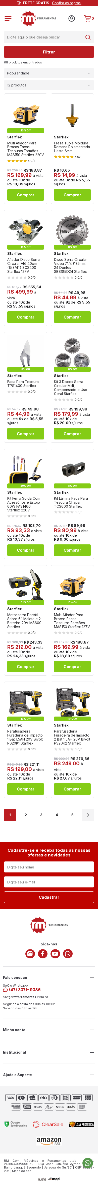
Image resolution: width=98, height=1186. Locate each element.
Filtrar (49, 51)
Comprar (25, 194)
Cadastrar (49, 897)
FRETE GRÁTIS (52, 3)
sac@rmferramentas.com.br (25, 997)
